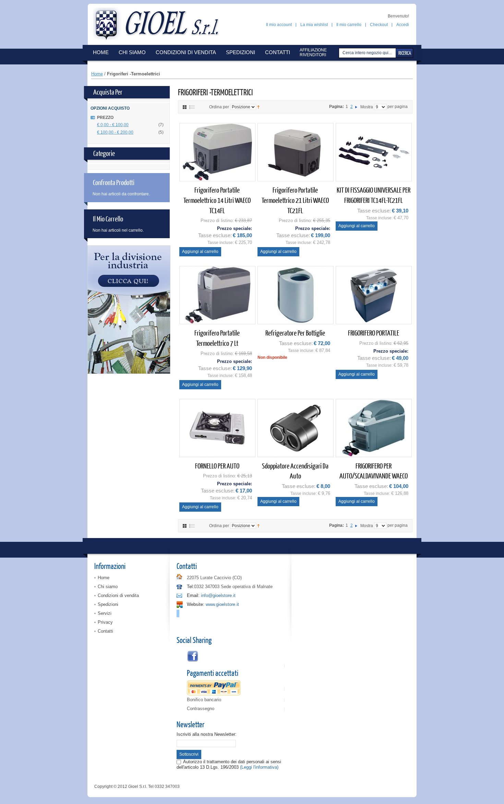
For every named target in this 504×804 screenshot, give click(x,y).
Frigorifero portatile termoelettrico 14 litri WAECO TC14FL (217, 199)
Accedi (402, 24)
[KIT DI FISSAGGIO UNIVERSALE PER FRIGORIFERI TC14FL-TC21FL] (374, 152)
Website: (195, 604)
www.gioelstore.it (222, 604)
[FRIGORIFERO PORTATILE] (374, 295)
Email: (193, 595)
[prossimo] (356, 106)
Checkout (379, 24)
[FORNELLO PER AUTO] (217, 428)
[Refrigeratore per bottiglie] (295, 295)
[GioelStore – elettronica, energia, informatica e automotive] (159, 24)
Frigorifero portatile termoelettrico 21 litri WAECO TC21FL (295, 199)
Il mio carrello (348, 24)
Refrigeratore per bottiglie (295, 332)
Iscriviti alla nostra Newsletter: (207, 734)
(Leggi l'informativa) (259, 767)
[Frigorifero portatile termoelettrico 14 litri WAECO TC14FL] (217, 152)
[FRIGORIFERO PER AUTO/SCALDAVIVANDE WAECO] (374, 428)
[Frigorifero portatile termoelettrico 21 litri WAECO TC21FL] (295, 152)
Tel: (190, 586)
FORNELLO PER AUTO (217, 465)
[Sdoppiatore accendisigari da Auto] (295, 428)
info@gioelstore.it (218, 595)
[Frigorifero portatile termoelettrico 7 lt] (217, 295)
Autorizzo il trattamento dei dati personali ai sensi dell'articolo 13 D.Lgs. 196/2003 (229, 764)
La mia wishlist (314, 24)
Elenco (192, 107)
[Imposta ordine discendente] (258, 106)
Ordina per (219, 107)
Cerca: (339, 53)
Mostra (366, 107)
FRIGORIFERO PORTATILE (373, 332)
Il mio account (279, 24)
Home (97, 73)
